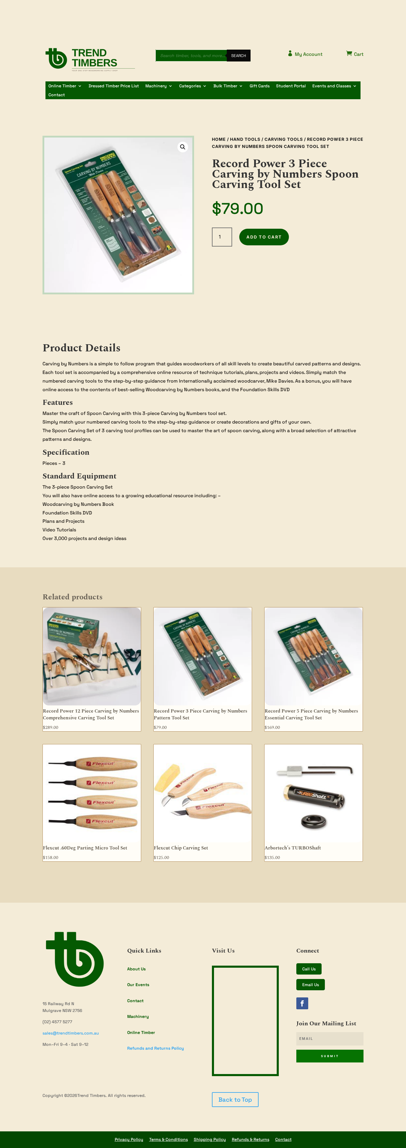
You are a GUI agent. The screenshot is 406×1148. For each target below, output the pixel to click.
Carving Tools (284, 139)
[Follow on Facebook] (302, 1003)
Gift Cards (260, 86)
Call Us (309, 969)
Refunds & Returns (250, 1139)
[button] (182, 147)
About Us (136, 969)
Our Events (138, 984)
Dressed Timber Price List (114, 86)
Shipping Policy (210, 1139)
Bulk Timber (225, 86)
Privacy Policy (129, 1139)
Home (219, 139)
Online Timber (62, 86)
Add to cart (264, 236)
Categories (190, 86)
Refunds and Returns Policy (155, 1048)
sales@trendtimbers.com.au (71, 1033)
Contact (56, 95)
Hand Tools (245, 139)
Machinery (156, 86)
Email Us (310, 984)
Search (238, 55)
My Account (304, 53)
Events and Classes (331, 86)
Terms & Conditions (168, 1139)
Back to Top (235, 1099)
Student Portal (291, 86)
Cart (354, 53)
